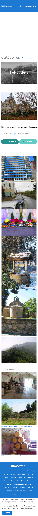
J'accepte (7, 513)
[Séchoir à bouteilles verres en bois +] (12, 456)
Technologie (31, 471)
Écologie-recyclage (10, 477)
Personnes (13, 471)
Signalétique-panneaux (26, 477)
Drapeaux (9, 490)
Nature (5, 471)
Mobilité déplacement (27, 481)
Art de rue (19, 72)
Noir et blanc (21, 474)
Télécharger (11, 141)
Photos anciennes (20, 490)
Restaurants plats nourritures (22, 484)
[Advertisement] (19, 34)
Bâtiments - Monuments (11, 481)
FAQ (34, 6)
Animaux (22, 471)
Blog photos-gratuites (19, 494)
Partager (29, 141)
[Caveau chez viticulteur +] (11, 427)
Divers (30, 490)
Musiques (30, 487)
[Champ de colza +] (29, 427)
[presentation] (24, 58)
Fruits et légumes (9, 474)
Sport (9, 484)
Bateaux (22, 487)
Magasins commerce (11, 487)
